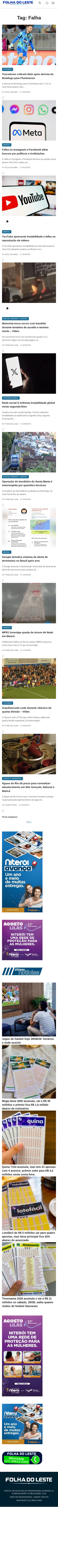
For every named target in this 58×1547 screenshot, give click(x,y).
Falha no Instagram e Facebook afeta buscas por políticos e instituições (25, 151)
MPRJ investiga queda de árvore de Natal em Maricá (27, 634)
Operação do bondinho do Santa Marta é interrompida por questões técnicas (27, 483)
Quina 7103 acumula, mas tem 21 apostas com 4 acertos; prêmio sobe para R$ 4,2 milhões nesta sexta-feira (29, 1170)
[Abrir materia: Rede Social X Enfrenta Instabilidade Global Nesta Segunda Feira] (29, 373)
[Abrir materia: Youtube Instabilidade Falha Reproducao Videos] (29, 201)
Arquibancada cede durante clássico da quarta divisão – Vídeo (26, 709)
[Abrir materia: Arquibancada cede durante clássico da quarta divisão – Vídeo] (29, 678)
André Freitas (11, 805)
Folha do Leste (11, 345)
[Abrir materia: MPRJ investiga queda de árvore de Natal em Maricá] (29, 603)
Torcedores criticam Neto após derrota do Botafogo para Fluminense (28, 76)
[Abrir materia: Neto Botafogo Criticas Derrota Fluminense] (29, 45)
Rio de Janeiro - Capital (15, 319)
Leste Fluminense (12, 778)
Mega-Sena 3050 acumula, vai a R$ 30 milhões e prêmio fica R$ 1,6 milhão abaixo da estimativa (26, 1105)
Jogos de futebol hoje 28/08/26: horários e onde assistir (28, 1040)
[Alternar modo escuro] (47, 3)
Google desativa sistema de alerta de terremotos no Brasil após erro (25, 559)
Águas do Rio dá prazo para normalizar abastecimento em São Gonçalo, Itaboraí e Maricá (28, 787)
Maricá (7, 628)
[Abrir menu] (53, 3)
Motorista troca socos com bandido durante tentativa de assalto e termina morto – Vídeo (25, 327)
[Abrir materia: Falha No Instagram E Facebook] (29, 120)
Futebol (7, 69)
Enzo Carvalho (11, 92)
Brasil (6, 145)
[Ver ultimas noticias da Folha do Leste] (22, 971)
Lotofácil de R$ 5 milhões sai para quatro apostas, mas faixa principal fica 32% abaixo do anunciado (28, 1236)
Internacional (10, 398)
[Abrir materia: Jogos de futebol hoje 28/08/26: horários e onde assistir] (29, 1009)
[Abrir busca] (40, 3)
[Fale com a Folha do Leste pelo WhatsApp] (22, 1458)
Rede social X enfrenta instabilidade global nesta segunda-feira (28, 404)
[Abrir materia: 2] (31, 822)
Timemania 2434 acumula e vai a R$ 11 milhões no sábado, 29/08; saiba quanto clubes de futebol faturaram (27, 1302)
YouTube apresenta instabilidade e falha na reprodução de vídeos (28, 238)
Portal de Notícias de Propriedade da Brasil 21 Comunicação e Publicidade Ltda (29, 1492)
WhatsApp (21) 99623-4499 (29, 1500)
